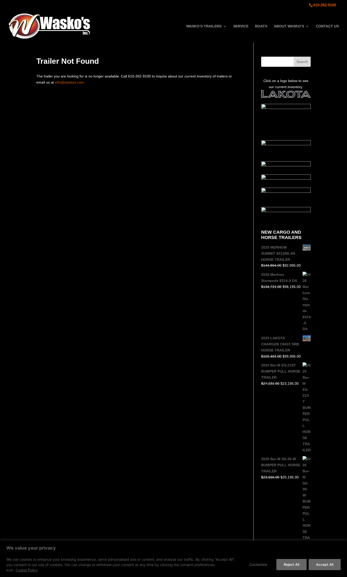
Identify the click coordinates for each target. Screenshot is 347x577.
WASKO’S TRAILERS (204, 26)
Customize (258, 564)
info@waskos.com (69, 82)
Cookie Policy (26, 570)
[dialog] (173, 558)
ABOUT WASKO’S (289, 26)
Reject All (291, 564)
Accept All (324, 564)
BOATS (261, 26)
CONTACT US (327, 26)
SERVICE (240, 26)
